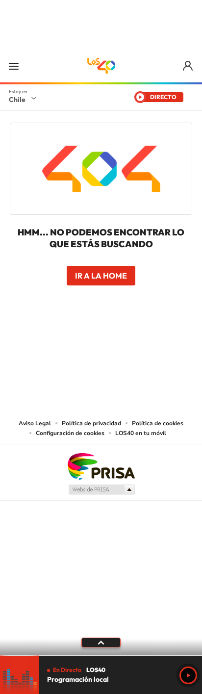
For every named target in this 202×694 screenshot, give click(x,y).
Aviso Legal (35, 423)
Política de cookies (157, 423)
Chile (17, 99)
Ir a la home (101, 276)
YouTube (81, 342)
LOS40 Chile (101, 65)
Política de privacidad (91, 423)
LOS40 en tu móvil (140, 433)
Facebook (120, 342)
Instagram (62, 342)
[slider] (101, 655)
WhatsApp (160, 342)
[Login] (188, 66)
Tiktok (42, 342)
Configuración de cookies (70, 433)
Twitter (101, 342)
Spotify (140, 342)
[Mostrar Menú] (14, 66)
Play (188, 675)
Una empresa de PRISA (101, 466)
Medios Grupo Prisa (101, 489)
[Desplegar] (101, 642)
